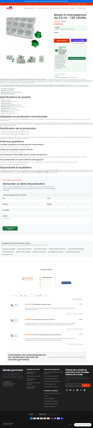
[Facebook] (77, 390)
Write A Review (66, 282)
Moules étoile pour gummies (39, 251)
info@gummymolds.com (9, 384)
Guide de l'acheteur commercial (52, 381)
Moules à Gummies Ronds (8, 251)
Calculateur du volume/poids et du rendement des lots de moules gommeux (66, 357)
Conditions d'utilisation (50, 406)
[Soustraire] (55, 35)
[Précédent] (7, 33)
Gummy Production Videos (51, 386)
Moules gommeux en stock (33, 376)
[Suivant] (44, 33)
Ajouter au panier (62, 40)
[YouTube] (70, 390)
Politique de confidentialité (51, 403)
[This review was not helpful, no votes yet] (81, 313)
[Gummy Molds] (9, 8)
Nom (4, 198)
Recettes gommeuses (50, 384)
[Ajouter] (61, 35)
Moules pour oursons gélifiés (8, 249)
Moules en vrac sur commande (31, 379)
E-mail (48, 198)
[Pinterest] (81, 390)
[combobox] (29, 295)
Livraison (70, 424)
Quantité (56, 32)
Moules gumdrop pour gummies (72, 251)
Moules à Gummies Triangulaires (23, 251)
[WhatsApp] (84, 390)
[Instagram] (66, 390)
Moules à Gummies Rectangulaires (76, 249)
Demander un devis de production (76, 58)
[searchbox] (15, 295)
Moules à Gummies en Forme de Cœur (57, 249)
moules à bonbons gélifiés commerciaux (16, 164)
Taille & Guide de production (51, 376)
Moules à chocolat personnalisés (31, 387)
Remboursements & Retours (51, 401)
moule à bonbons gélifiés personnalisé (18, 162)
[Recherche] (70, 4)
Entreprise (5, 204)
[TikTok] (73, 390)
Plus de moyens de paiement (79, 43)
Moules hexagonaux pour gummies (55, 251)
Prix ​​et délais (6, 210)
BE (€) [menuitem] (85, 3)
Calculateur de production (50, 378)
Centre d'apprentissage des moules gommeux (53, 372)
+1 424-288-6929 (7, 382)
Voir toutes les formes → (7, 254)
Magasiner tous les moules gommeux (33, 383)
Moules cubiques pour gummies (24, 249)
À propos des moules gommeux (52, 393)
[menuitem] (76, 4)
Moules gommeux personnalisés (31, 372)
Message (5, 216)
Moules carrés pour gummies (40, 249)
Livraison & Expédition (49, 398)
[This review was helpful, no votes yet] (78, 313)
